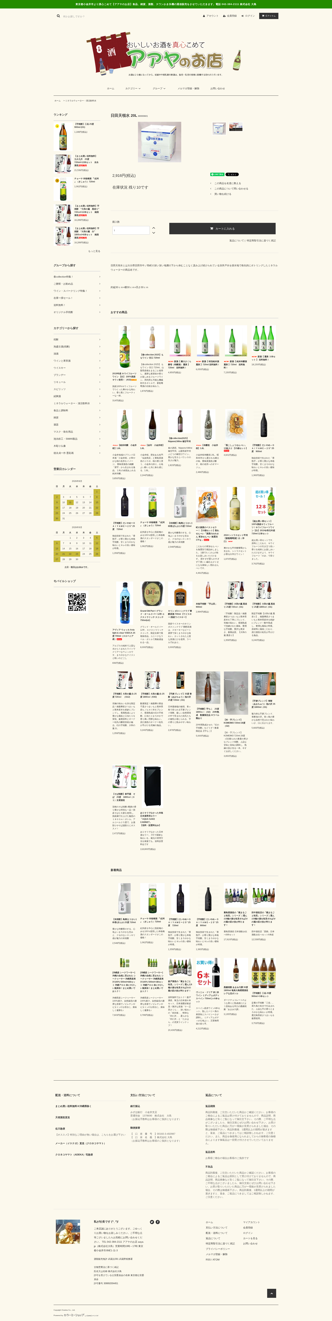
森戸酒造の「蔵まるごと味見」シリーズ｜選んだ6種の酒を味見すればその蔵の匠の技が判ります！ (180, 986)
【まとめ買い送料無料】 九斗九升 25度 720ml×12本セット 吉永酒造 (86, 161)
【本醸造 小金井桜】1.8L (207, 447)
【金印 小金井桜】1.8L (152, 447)
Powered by (58, 1315)
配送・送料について (217, 1233)
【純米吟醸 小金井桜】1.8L (124, 447)
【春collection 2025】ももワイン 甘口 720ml (151, 356)
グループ (157, 88)
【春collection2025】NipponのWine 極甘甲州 (179, 440)
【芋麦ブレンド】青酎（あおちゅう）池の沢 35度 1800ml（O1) (263, 704)
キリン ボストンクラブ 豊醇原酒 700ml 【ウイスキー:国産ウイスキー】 (180, 614)
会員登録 (232, 15)
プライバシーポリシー (218, 1248)
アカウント (212, 15)
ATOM (216, 1259)
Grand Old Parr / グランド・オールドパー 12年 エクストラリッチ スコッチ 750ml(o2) (152, 615)
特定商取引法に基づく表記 (261, 240)
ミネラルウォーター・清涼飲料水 (80, 100)
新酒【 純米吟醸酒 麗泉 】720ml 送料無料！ (236, 364)
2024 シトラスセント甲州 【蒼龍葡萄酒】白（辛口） (236, 538)
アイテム (271, 15)
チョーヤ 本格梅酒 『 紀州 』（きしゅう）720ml (86, 180)
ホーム (110, 88)
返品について (236, 240)
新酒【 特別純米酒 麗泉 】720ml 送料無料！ (208, 363)
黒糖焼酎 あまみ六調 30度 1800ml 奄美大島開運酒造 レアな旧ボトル (236, 990)
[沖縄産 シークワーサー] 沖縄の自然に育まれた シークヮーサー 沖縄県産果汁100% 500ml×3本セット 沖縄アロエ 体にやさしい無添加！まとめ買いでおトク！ (152, 981)
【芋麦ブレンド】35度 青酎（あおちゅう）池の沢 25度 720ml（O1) (180, 697)
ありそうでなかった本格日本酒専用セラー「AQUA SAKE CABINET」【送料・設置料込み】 (151, 819)
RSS (208, 1259)
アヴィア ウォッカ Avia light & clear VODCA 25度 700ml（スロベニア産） (123, 634)
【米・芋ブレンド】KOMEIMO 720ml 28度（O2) (234, 723)
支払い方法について (217, 1227)
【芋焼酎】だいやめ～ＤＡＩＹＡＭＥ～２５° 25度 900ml (263, 448)
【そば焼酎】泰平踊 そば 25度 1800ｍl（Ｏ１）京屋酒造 (123, 797)
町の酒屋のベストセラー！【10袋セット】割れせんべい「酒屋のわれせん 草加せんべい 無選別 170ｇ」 (207, 533)
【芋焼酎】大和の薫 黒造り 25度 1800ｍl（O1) (263, 605)
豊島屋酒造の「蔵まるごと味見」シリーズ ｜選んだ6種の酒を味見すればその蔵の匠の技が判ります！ (236, 918)
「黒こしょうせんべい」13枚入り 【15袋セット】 (236, 447)
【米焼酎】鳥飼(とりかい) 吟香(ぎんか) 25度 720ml (180, 524)
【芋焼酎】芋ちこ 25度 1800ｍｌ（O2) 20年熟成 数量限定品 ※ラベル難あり (208, 713)
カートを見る (250, 1238)
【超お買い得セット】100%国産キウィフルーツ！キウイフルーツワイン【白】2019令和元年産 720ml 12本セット (263, 527)
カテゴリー (131, 88)
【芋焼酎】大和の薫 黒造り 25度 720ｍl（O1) (235, 605)
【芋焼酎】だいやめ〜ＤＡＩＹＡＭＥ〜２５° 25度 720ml (123, 526)
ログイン (250, 15)
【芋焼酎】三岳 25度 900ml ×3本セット (261, 994)
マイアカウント (251, 1222)
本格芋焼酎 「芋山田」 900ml (206, 605)
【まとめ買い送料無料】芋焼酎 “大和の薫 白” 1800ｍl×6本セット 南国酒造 (86, 233)
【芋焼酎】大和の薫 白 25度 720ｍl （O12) (124, 695)
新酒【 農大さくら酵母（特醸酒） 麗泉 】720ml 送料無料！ (179, 364)
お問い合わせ (217, 88)
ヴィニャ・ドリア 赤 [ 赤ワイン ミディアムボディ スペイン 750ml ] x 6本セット (208, 997)
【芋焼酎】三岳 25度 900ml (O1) (84, 125)
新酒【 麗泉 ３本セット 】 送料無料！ (263, 358)
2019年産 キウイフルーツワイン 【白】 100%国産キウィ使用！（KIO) (124, 376)
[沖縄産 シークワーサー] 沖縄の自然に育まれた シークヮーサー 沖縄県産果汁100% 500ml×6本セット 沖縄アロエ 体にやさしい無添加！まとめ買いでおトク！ (124, 981)
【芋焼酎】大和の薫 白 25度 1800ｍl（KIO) (152, 695)
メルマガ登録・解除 (188, 88)
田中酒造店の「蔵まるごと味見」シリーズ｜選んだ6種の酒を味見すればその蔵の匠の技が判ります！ (264, 918)
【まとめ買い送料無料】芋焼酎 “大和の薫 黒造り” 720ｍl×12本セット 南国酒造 (87, 210)
